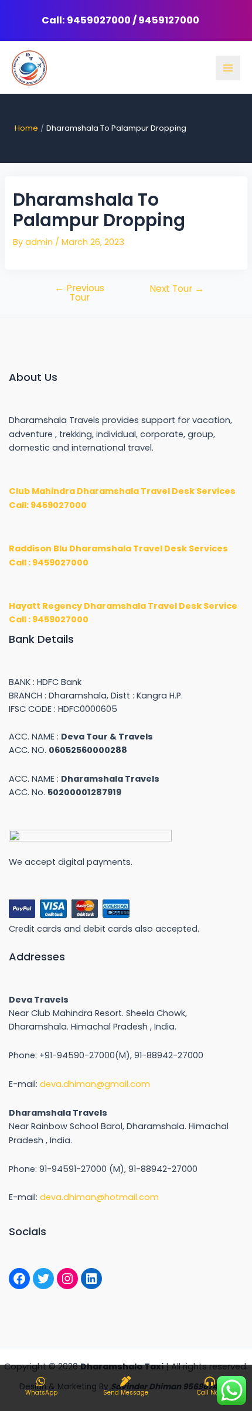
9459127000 (168, 20)
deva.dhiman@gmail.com (95, 1084)
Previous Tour (79, 293)
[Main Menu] (228, 68)
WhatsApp (41, 1392)
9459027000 (99, 20)
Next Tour (176, 289)
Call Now (210, 1392)
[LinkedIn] (91, 1278)
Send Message (125, 1392)
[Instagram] (67, 1278)
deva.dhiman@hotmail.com (99, 1197)
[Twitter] (43, 1278)
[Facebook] (19, 1278)
